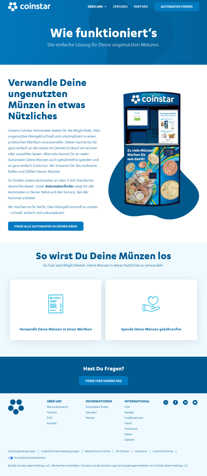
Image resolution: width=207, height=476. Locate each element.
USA (127, 406)
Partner (141, 6)
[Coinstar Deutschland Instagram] (168, 404)
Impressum (141, 451)
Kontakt (52, 423)
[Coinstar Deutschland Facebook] (178, 404)
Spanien (129, 439)
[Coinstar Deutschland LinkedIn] (188, 404)
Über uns (95, 6)
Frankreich (131, 428)
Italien (128, 434)
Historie (52, 412)
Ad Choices (122, 451)
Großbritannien (134, 417)
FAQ (49, 417)
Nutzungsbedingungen (22, 451)
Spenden (120, 6)
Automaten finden (97, 406)
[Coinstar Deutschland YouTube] (195, 404)
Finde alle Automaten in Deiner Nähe (45, 226)
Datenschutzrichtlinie (97, 451)
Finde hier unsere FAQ (104, 381)
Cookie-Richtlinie (163, 451)
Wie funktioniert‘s (57, 406)
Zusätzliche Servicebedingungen (60, 451)
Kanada (129, 412)
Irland (128, 423)
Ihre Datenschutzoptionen (29, 457)
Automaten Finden (177, 6)
